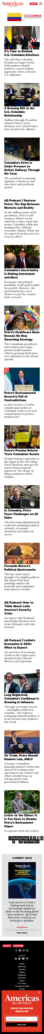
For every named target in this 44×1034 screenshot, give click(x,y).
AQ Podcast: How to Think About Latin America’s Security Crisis (18, 608)
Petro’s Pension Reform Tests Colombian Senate (21, 452)
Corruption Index (22, 986)
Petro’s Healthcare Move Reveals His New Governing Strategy (22, 335)
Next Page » (31, 841)
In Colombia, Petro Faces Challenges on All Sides (21, 514)
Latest (22, 980)
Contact (22, 969)
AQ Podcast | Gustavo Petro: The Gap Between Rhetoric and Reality (21, 204)
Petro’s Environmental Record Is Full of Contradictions (20, 396)
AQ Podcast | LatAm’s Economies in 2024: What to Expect (19, 643)
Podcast (22, 956)
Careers (22, 972)
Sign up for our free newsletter (22, 1010)
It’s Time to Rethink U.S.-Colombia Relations (21, 53)
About (22, 964)
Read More (22, 927)
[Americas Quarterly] (12, 4)
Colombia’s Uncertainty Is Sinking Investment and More (21, 273)
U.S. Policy (22, 983)
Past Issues (22, 933)
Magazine (22, 975)
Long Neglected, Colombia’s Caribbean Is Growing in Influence (21, 698)
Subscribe (18, 946)
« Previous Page (18, 838)
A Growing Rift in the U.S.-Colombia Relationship (19, 111)
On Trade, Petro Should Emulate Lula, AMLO (21, 757)
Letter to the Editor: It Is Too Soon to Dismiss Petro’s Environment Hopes (20, 820)
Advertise (22, 967)
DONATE (34, 3)
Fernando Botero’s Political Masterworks (20, 568)
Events (22, 989)
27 (20, 841)
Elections (22, 978)
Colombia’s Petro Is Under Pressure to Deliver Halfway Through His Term (22, 168)
